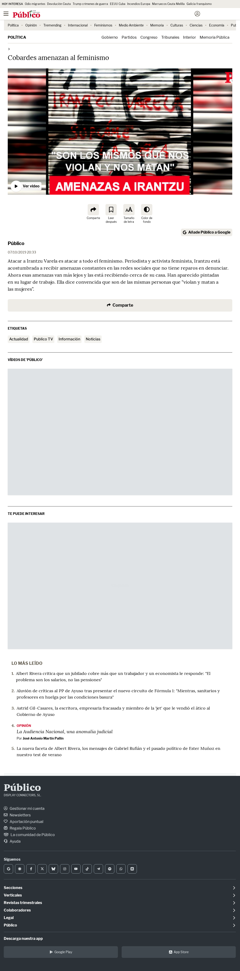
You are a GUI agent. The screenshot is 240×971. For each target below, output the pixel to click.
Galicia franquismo (199, 4)
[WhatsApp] (121, 869)
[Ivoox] (132, 869)
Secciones (13, 887)
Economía (216, 25)
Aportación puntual (26, 821)
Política (13, 25)
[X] (42, 869)
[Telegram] (98, 869)
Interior (189, 37)
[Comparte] (93, 209)
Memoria (157, 25)
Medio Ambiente (131, 25)
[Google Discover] (19, 869)
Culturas (176, 25)
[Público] (112, 14)
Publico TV (43, 339)
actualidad (18, 339)
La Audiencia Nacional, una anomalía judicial (65, 731)
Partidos (129, 37)
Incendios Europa (138, 4)
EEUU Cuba (117, 4)
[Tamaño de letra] (129, 209)
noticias (93, 339)
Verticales (13, 895)
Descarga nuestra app (23, 938)
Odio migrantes (35, 4)
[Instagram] (64, 869)
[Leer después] (111, 209)
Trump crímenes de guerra (90, 4)
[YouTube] (76, 869)
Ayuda (15, 841)
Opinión (31, 25)
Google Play (63, 952)
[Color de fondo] (146, 209)
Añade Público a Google (209, 232)
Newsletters (20, 815)
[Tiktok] (87, 869)
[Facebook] (31, 869)
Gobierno (109, 37)
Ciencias (196, 25)
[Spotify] (109, 869)
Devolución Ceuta (59, 4)
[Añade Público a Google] (8, 869)
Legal (9, 917)
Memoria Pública (214, 37)
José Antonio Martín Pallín (43, 738)
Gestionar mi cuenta (27, 808)
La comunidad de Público (32, 835)
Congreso (149, 37)
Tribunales (170, 37)
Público (16, 243)
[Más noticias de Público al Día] (9, 49)
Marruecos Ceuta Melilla (168, 4)
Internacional (78, 25)
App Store (181, 952)
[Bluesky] (53, 869)
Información (69, 339)
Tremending (52, 25)
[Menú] (6, 14)
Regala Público (22, 828)
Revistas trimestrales (23, 902)
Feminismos (103, 25)
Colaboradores (17, 910)
